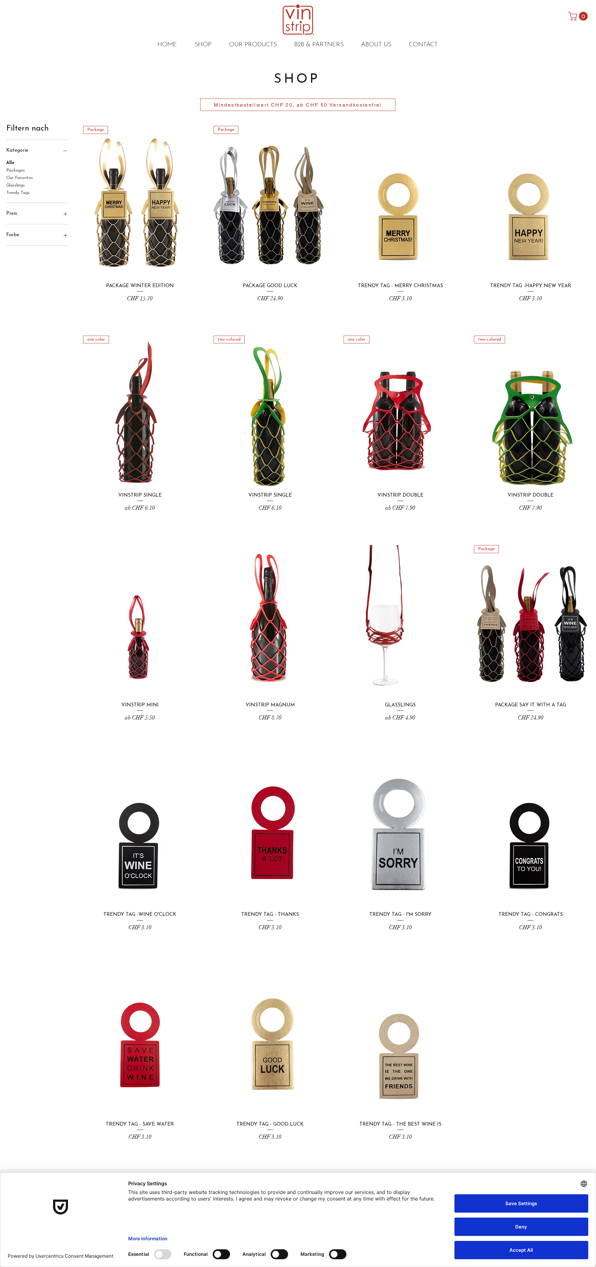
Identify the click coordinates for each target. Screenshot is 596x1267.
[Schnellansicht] (400, 201)
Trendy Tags (18, 193)
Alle (10, 163)
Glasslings (15, 185)
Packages (15, 170)
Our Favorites (19, 178)
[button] (579, 16)
